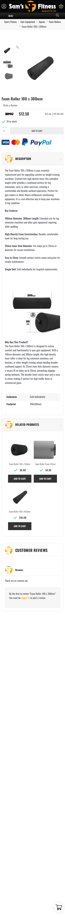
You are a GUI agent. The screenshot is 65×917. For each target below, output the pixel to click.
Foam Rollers (55, 22)
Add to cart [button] (20, 478)
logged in (25, 598)
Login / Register (4, 6)
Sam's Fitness (10, 22)
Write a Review (10, 105)
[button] (17, 47)
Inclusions (11, 397)
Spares (42, 22)
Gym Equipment (28, 22)
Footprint (11, 404)
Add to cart (37, 130)
